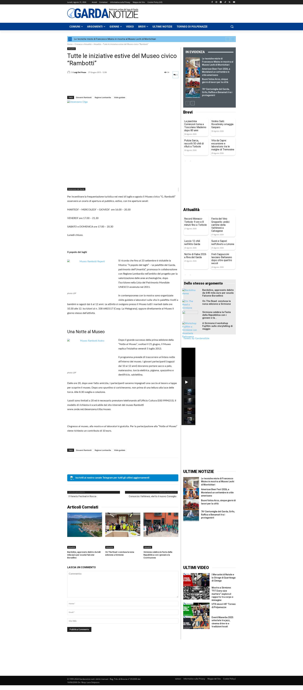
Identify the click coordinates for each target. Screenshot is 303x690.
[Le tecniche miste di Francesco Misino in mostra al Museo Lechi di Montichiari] (193, 62)
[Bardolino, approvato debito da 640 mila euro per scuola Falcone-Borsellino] (84, 525)
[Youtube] (234, 2)
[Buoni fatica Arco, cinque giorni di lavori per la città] (193, 83)
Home (70, 44)
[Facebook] (212, 2)
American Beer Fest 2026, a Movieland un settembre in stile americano (216, 72)
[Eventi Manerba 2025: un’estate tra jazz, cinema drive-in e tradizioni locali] (196, 622)
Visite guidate (119, 97)
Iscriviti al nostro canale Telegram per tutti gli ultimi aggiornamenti (112, 477)
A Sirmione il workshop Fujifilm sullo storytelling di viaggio (217, 326)
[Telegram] (221, 2)
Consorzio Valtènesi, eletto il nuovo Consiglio (152, 496)
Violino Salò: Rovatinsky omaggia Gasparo (222, 124)
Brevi (188, 112)
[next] (233, 39)
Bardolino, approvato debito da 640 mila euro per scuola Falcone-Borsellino (84, 555)
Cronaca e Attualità (83, 44)
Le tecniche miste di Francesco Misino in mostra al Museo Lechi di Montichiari (115, 39)
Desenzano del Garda (76, 189)
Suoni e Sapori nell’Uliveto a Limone (222, 242)
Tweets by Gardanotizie (196, 338)
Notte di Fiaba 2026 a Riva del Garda (195, 256)
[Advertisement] (188, 13)
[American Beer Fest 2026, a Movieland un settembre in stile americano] (193, 72)
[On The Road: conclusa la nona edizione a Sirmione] (122, 525)
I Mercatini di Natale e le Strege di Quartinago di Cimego (224, 577)
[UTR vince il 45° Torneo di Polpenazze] (196, 609)
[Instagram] (216, 2)
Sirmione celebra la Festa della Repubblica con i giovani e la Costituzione (157, 555)
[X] (229, 2)
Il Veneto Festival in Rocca (82, 496)
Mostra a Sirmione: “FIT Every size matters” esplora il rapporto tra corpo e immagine (222, 593)
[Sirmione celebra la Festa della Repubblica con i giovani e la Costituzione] (160, 525)
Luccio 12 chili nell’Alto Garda (192, 242)
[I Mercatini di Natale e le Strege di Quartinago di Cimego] (196, 579)
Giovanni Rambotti (84, 97)
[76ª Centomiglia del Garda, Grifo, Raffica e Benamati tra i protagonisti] (193, 93)
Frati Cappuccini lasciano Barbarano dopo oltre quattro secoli (221, 259)
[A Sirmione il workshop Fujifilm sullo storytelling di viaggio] (190, 330)
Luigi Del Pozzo (80, 72)
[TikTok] (225, 2)
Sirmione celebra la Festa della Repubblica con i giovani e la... (216, 315)
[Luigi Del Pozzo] (69, 72)
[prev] (228, 39)
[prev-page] (188, 103)
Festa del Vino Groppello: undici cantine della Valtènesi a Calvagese (220, 224)
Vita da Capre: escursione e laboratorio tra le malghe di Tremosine (222, 145)
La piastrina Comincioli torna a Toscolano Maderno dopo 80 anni (195, 126)
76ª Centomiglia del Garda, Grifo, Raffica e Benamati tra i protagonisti (217, 92)
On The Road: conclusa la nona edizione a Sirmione (216, 302)
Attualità (97, 44)
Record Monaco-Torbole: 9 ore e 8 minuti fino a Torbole (195, 221)
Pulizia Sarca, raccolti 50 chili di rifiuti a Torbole (194, 143)
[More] (99, 88)
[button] (232, 26)
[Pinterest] (85, 88)
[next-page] (193, 103)
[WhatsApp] (92, 88)
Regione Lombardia (103, 97)
